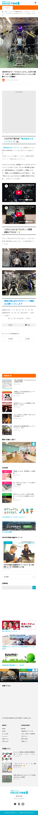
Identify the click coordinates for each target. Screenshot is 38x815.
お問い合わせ (5, 741)
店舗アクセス (5, 738)
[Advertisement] (19, 112)
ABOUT (4, 731)
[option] (11, 675)
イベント (7, 8)
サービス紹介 (5, 733)
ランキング (4, 736)
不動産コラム (24, 741)
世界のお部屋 (24, 738)
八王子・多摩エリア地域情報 (28, 733)
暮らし (18, 333)
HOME (3, 728)
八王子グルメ (24, 736)
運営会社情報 (19, 796)
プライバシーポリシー (19, 798)
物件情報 (23, 728)
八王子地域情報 (12, 333)
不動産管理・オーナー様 (27, 731)
